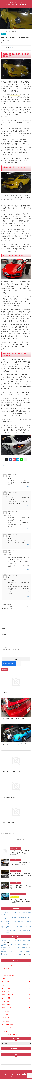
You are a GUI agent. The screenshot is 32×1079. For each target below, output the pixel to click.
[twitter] (6, 459)
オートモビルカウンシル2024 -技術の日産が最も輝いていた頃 (15, 918)
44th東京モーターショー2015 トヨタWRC (12, 951)
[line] (21, 459)
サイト (3, 641)
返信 (28, 486)
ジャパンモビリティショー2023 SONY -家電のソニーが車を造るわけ (15, 931)
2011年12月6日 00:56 (12, 492)
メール (4, 634)
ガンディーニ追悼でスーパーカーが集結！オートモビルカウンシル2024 (16, 927)
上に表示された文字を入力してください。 (12, 649)
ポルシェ (4, 465)
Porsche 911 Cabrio (9, 797)
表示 (11, 48)
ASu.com (3, 946)
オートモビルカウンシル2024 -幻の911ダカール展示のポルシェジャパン (16, 922)
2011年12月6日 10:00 (12, 511)
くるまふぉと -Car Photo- (16, 4)
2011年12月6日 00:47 (12, 474)
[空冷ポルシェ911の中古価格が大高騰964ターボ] (17, 459)
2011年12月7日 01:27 (12, 575)
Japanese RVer (5, 1052)
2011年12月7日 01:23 (12, 550)
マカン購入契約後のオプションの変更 (13, 718)
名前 (3, 628)
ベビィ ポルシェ (7, 693)
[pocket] (14, 459)
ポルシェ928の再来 (8, 823)
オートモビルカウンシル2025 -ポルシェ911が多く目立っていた (16, 913)
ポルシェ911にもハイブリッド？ (12, 771)
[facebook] (10, 459)
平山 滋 (28, 955)
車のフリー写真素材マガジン (16, 1072)
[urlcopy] (25, 459)
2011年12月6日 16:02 (12, 534)
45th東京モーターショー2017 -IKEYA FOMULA (14, 944)
